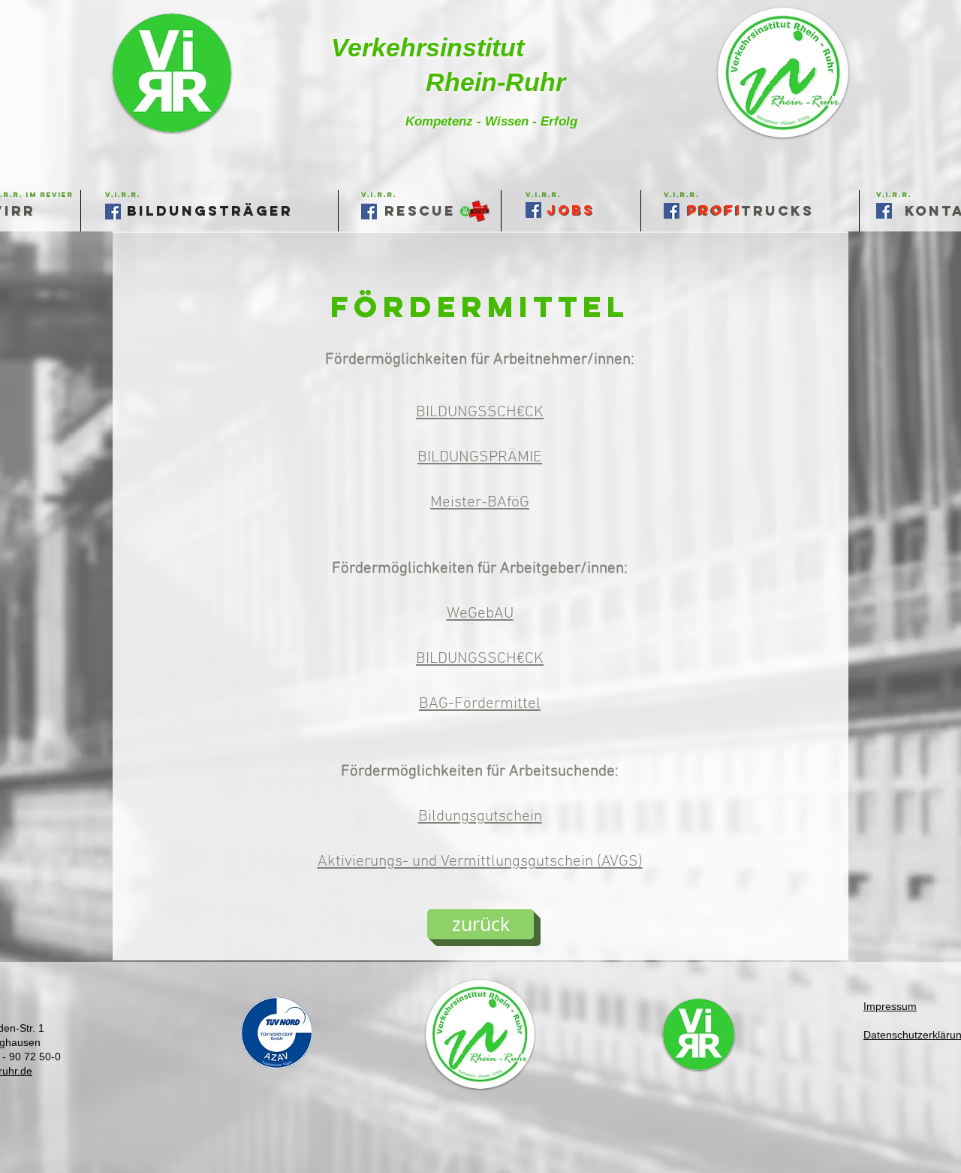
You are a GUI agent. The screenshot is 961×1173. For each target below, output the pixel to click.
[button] (543, 194)
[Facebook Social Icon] (884, 211)
